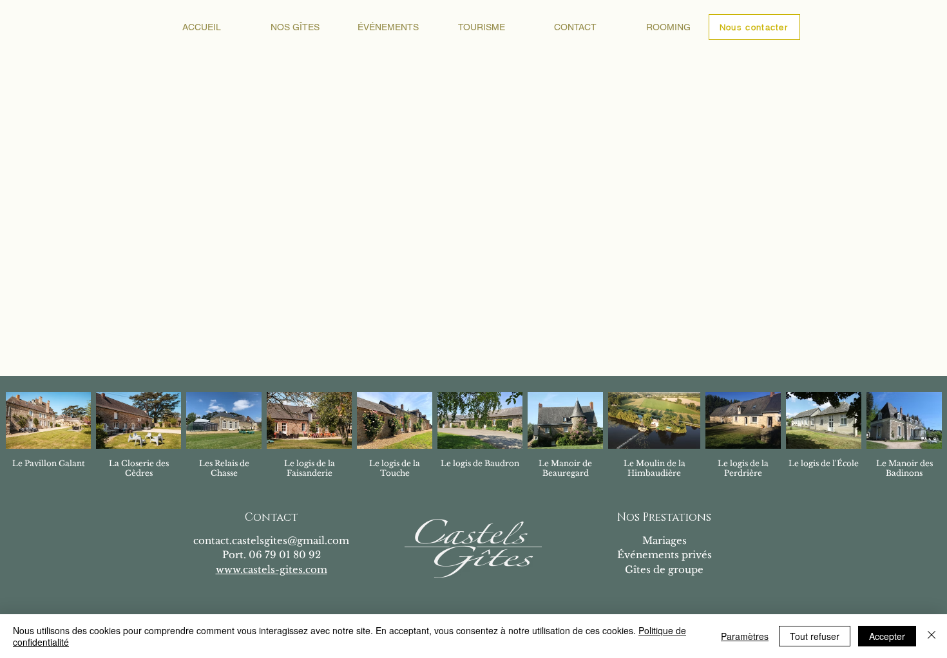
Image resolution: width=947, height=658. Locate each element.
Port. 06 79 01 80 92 (271, 555)
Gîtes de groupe (664, 569)
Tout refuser (814, 636)
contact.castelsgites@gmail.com (271, 540)
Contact (271, 517)
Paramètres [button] (745, 636)
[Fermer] (931, 636)
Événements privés (664, 555)
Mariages (664, 540)
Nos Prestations (664, 517)
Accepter (887, 636)
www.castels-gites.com (271, 569)
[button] (294, 27)
